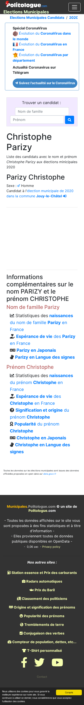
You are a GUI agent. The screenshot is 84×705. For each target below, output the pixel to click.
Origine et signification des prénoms (44, 607)
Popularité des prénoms (43, 616)
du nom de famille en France (41, 322)
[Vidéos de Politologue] (57, 665)
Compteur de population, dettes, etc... (43, 642)
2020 (73, 17)
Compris (69, 692)
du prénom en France (41, 382)
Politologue (37, 510)
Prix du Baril (44, 590)
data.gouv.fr (49, 473)
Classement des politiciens (44, 598)
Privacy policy (51, 546)
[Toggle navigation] (74, 7)
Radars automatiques (43, 581)
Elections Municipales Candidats (37, 17)
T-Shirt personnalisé (44, 650)
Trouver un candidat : (42, 102)
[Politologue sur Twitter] (39, 665)
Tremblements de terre (43, 624)
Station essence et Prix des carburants (44, 572)
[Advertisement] (42, 238)
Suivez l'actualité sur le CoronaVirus (46, 83)
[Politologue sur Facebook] (24, 665)
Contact (42, 676)
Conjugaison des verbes (43, 633)
